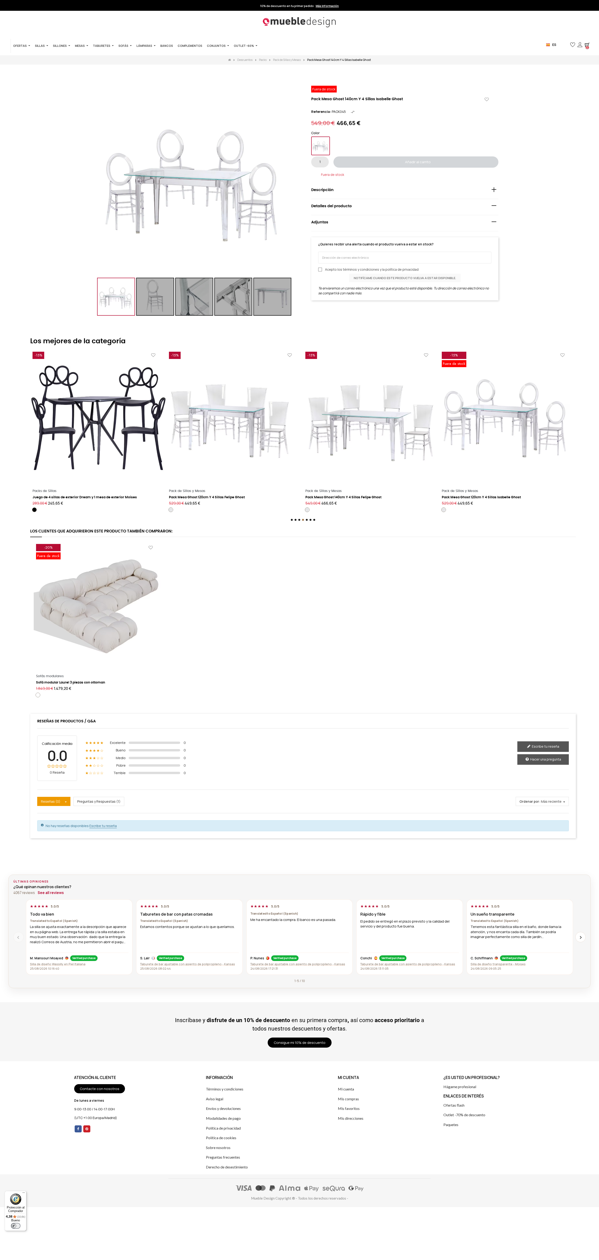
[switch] (15, 1226)
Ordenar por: (529, 801)
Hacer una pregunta (545, 759)
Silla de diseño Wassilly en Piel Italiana (57, 964)
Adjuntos (319, 222)
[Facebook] (78, 1128)
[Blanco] (443, 509)
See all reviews (51, 892)
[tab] (404, 191)
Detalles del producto (331, 206)
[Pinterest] (86, 1128)
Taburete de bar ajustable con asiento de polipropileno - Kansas (187, 964)
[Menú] (23, 1194)
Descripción (322, 190)
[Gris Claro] (457, 509)
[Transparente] (320, 146)
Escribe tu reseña (545, 746)
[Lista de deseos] (487, 100)
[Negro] (450, 509)
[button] (565, 45)
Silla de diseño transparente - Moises (498, 964)
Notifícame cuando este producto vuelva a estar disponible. (405, 278)
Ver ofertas (334, 6)
